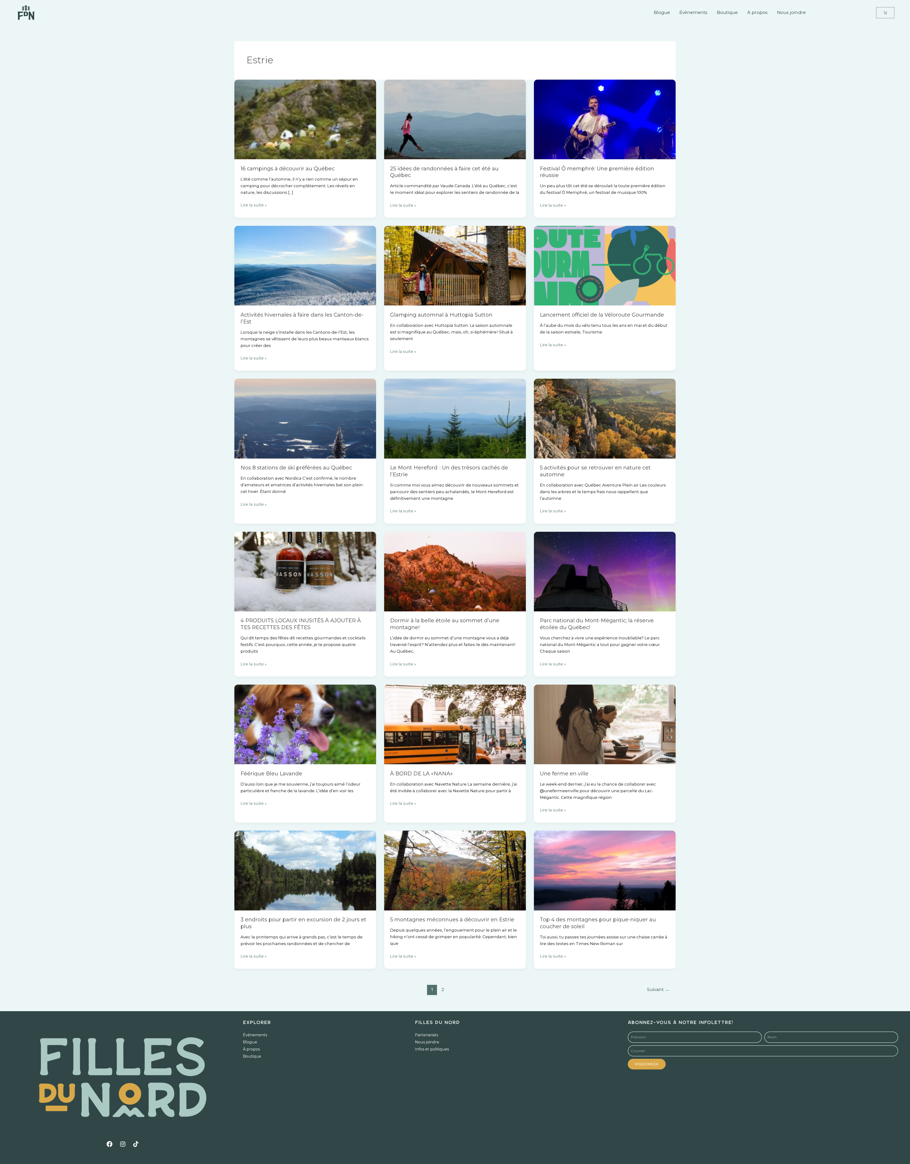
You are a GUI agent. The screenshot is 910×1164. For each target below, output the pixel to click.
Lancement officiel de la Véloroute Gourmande (602, 315)
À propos (757, 12)
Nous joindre (791, 12)
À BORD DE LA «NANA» (421, 773)
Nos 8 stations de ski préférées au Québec (296, 467)
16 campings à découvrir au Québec (288, 168)
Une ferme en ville (564, 773)
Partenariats (426, 1035)
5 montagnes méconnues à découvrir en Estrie (452, 919)
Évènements (693, 12)
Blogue (662, 12)
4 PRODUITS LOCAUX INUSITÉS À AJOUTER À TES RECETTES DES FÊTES (301, 624)
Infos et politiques (432, 1049)
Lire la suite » (254, 204)
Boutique (727, 12)
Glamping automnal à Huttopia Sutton (441, 315)
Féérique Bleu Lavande (271, 773)
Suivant (658, 989)
